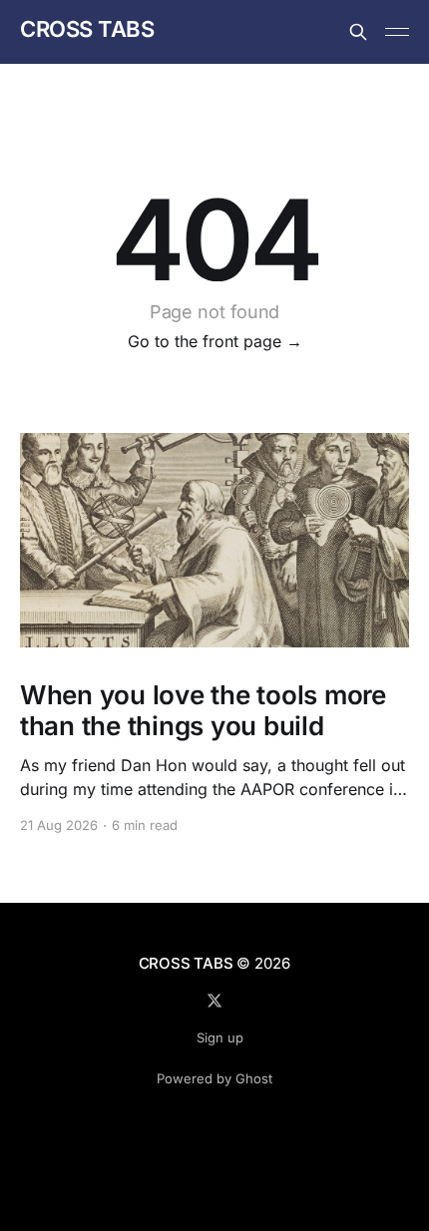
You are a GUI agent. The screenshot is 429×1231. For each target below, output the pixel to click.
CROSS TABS (87, 29)
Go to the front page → (215, 341)
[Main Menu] (397, 32)
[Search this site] (358, 32)
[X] (214, 1001)
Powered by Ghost (214, 1078)
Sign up (220, 1037)
